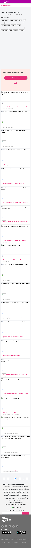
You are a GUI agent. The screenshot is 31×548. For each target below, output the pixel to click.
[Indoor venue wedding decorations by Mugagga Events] (15, 288)
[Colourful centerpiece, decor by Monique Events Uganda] (15, 135)
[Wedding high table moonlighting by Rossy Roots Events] (15, 383)
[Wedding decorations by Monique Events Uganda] (15, 115)
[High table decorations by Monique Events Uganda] (15, 154)
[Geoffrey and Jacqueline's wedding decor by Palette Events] (15, 192)
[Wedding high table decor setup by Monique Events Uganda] (15, 96)
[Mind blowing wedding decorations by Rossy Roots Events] (15, 364)
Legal (9, 543)
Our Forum (14, 543)
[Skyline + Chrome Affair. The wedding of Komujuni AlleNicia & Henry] (15, 211)
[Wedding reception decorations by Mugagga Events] (15, 268)
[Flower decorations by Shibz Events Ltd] (15, 249)
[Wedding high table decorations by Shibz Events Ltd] (15, 230)
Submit (25, 513)
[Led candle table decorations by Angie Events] (15, 326)
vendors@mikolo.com (12, 504)
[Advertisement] (15, 51)
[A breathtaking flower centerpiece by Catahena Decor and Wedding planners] (15, 421)
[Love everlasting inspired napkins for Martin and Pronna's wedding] (15, 460)
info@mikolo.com (22, 504)
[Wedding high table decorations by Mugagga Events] (15, 307)
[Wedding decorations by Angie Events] (15, 345)
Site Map (19, 543)
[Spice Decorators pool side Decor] (15, 402)
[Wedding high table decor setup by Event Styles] (15, 173)
